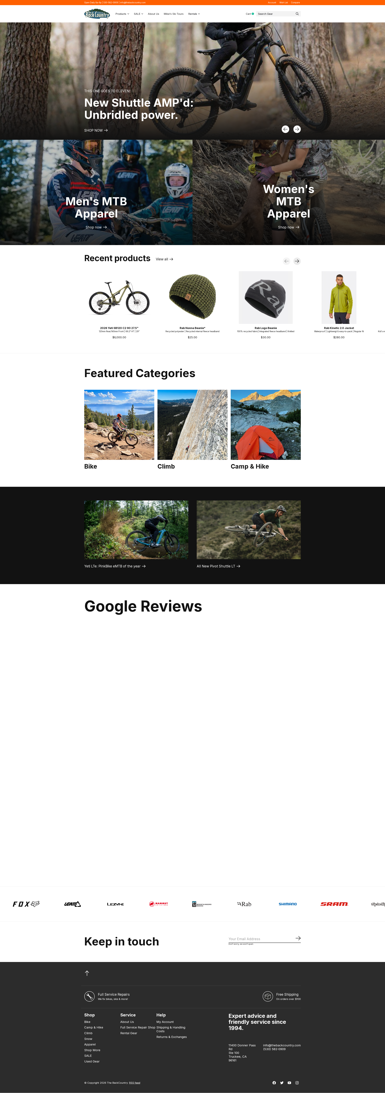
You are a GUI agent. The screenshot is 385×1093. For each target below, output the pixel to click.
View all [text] (164, 260)
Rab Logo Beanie (266, 327)
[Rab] (83, 904)
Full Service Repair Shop (137, 1027)
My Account (165, 1022)
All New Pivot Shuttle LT (216, 566)
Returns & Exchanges (171, 1037)
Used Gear (92, 1061)
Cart (251, 13)
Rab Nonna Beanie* (192, 327)
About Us (153, 13)
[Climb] (192, 425)
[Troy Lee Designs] (219, 904)
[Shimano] (126, 904)
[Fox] (309, 904)
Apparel (90, 1044)
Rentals (192, 13)
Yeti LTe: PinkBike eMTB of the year (112, 566)
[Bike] (119, 425)
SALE (137, 13)
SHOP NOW (93, 130)
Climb (166, 466)
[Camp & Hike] (266, 425)
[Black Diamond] (262, 904)
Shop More (92, 1050)
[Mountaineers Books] (40, 904)
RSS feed (134, 1082)
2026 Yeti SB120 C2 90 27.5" (119, 327)
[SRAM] (173, 904)
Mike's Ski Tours (173, 13)
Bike (90, 466)
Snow (88, 1039)
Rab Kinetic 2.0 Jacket (339, 327)
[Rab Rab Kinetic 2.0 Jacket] (339, 297)
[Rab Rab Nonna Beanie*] (192, 297)
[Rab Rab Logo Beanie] (266, 297)
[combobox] (278, 14)
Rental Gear (128, 1033)
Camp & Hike (250, 466)
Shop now (94, 227)
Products (121, 13)
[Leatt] (355, 904)
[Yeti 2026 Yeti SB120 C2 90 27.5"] (119, 297)
